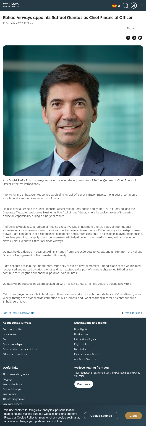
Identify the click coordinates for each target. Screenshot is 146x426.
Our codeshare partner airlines (19, 349)
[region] (73, 415)
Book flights (80, 329)
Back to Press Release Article (18, 312)
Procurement (10, 394)
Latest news (9, 334)
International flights (85, 339)
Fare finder (80, 349)
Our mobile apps (12, 389)
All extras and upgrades (16, 374)
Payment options (12, 384)
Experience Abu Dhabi (86, 354)
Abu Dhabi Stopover (85, 359)
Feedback (83, 384)
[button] (116, 6)
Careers (7, 339)
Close (133, 415)
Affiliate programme (14, 399)
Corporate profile (12, 329)
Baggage (8, 379)
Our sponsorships (12, 344)
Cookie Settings (101, 415)
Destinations (81, 334)
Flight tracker (81, 344)
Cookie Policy (26, 417)
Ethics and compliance (15, 354)
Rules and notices (12, 404)
